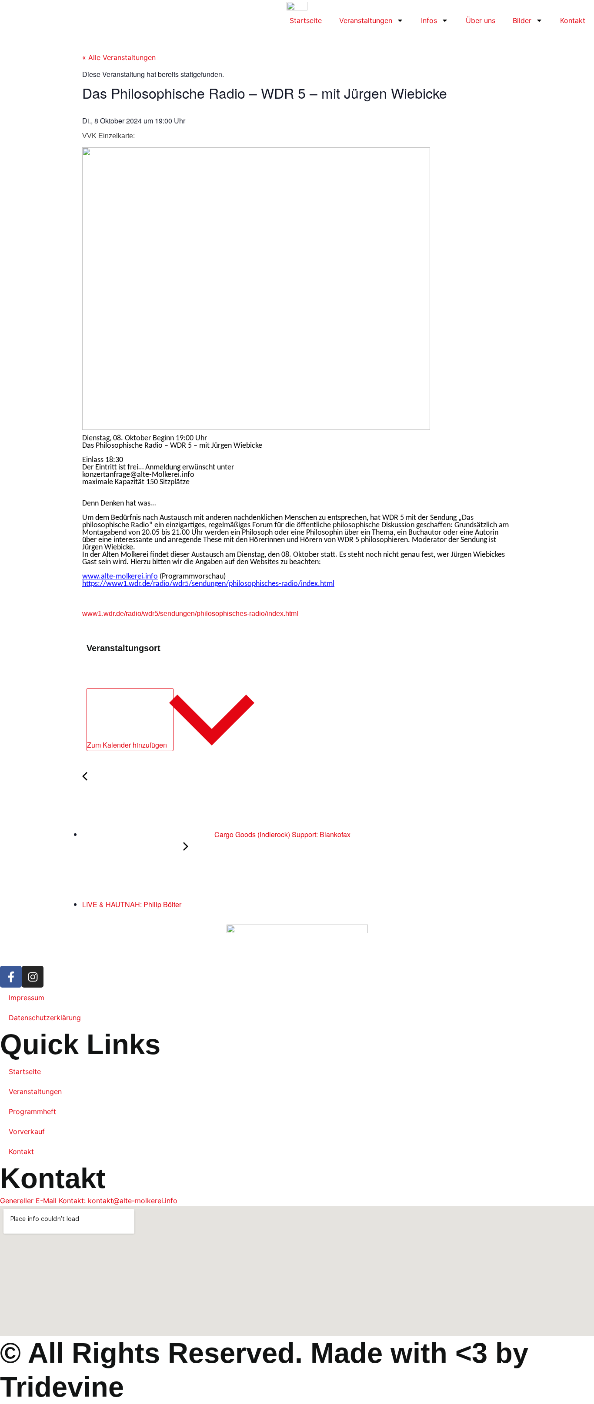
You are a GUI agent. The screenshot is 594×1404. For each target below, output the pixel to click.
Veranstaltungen (365, 20)
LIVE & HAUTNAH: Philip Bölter (132, 904)
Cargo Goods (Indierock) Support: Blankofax (281, 834)
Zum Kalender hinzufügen (128, 745)
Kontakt (572, 20)
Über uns (480, 20)
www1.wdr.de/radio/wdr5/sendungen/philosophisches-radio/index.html (190, 613)
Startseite (306, 20)
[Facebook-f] (11, 977)
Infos (429, 20)
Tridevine (62, 1387)
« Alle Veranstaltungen (119, 57)
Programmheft (32, 1111)
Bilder (522, 20)
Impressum (26, 997)
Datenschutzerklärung (45, 1017)
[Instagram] (32, 977)
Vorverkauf (27, 1131)
